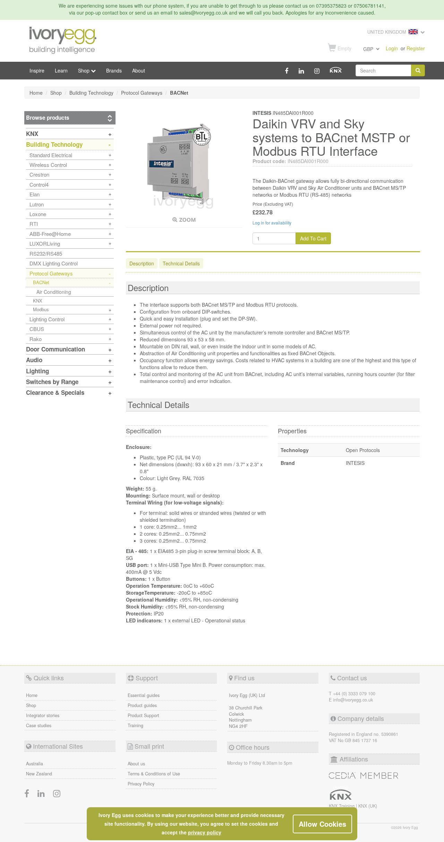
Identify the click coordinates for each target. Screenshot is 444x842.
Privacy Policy (141, 784)
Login (392, 48)
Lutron (36, 204)
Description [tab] (141, 263)
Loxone (37, 214)
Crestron (39, 174)
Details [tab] (181, 263)
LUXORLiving (44, 243)
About (138, 70)
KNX (37, 300)
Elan (34, 194)
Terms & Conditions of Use (154, 774)
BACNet (41, 282)
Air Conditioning (53, 291)
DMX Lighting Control (53, 263)
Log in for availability (272, 223)
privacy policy (204, 832)
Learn (61, 70)
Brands (114, 70)
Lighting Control (47, 319)
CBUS (36, 328)
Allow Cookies (322, 824)
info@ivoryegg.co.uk (353, 700)
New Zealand (39, 774)
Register (416, 48)
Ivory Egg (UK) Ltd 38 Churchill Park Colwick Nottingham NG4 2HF (247, 711)
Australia (34, 763)
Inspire (36, 70)
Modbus (41, 309)
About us (136, 763)
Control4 (39, 184)
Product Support (143, 715)
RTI (33, 223)
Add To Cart (313, 238)
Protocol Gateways (51, 273)
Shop (31, 705)
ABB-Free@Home (50, 233)
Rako (35, 338)
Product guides (142, 705)
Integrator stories (42, 715)
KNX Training (342, 806)
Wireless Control (48, 164)
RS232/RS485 (45, 253)
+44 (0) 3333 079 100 (354, 693)
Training (135, 725)
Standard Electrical (50, 155)
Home (31, 695)
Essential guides (144, 695)
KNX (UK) (367, 806)
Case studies (38, 725)
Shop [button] (84, 70)
